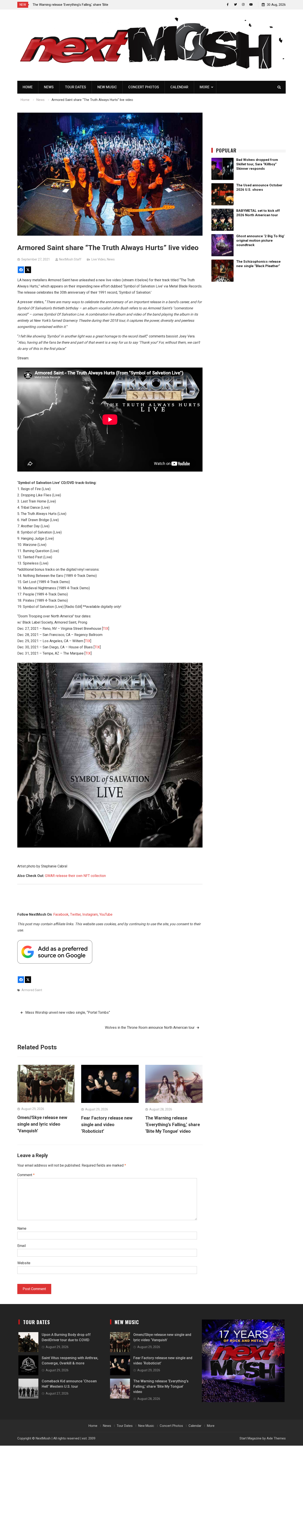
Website (23, 1263)
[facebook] (228, 4)
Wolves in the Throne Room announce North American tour (150, 1027)
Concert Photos (143, 87)
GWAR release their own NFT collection (75, 876)
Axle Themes (276, 1438)
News (49, 87)
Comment (26, 1175)
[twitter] (235, 4)
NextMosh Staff (70, 259)
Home (28, 87)
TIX (105, 628)
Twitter (75, 914)
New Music (107, 87)
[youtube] (251, 4)
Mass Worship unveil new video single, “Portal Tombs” (67, 1012)
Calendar (179, 87)
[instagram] (243, 4)
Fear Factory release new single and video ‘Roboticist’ (106, 1124)
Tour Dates (75, 87)
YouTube (105, 914)
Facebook (61, 914)
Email (21, 1246)
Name (21, 1228)
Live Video (98, 259)
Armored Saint (32, 990)
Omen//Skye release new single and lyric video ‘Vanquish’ (42, 1124)
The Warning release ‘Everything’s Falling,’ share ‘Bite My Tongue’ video (172, 1124)
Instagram (90, 914)
